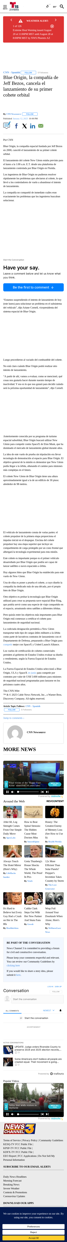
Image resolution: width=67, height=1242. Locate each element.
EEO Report (9, 1156)
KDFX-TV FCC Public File (17, 1152)
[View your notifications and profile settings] (60, 1010)
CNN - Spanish (33, 706)
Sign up (58, 986)
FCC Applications (27, 1156)
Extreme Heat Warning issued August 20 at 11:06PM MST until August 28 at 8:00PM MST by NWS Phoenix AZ (33, 34)
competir (7, 644)
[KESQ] (16, 6)
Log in (50, 986)
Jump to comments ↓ (13, 718)
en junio (32, 672)
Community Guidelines (51, 1140)
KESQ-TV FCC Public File (17, 1144)
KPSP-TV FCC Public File (17, 1148)
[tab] (12, 1010)
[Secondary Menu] (7, 6)
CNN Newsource (13, 114)
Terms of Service (12, 1140)
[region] (33, 1031)
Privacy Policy (29, 1140)
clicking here (13, 965)
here (18, 975)
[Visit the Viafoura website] (57, 1073)
